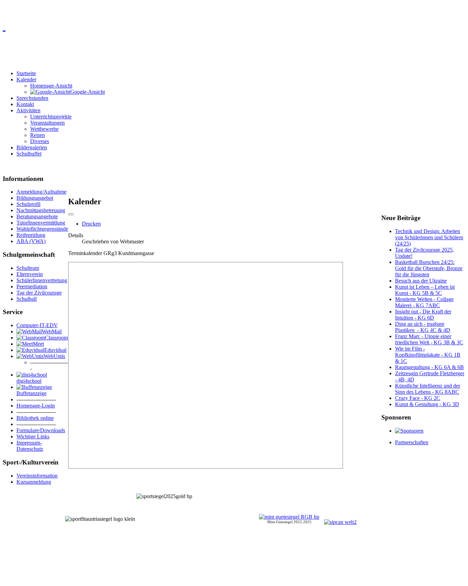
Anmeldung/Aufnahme (41, 192)
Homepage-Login (35, 406)
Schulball (26, 299)
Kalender (26, 79)
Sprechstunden (32, 98)
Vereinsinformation (37, 476)
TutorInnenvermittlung (40, 223)
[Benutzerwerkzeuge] (71, 214)
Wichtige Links (32, 436)
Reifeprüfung (30, 235)
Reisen (37, 135)
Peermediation (31, 286)
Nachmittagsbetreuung (40, 210)
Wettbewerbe (44, 129)
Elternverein (29, 274)
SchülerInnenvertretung (41, 280)
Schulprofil (28, 204)
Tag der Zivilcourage (39, 293)
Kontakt (25, 104)
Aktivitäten (28, 110)
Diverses (39, 141)
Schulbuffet (28, 154)
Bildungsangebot (34, 198)
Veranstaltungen (47, 123)
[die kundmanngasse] (234, 26)
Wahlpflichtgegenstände (42, 229)
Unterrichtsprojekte (51, 116)
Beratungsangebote (37, 216)
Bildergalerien (31, 147)
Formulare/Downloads (40, 430)
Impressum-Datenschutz (29, 446)
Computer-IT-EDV (37, 325)
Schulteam (27, 268)
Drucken (91, 224)
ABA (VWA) (31, 241)
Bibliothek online (35, 418)
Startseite (26, 73)
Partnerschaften (411, 442)
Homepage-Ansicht (51, 86)
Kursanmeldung (33, 482)
